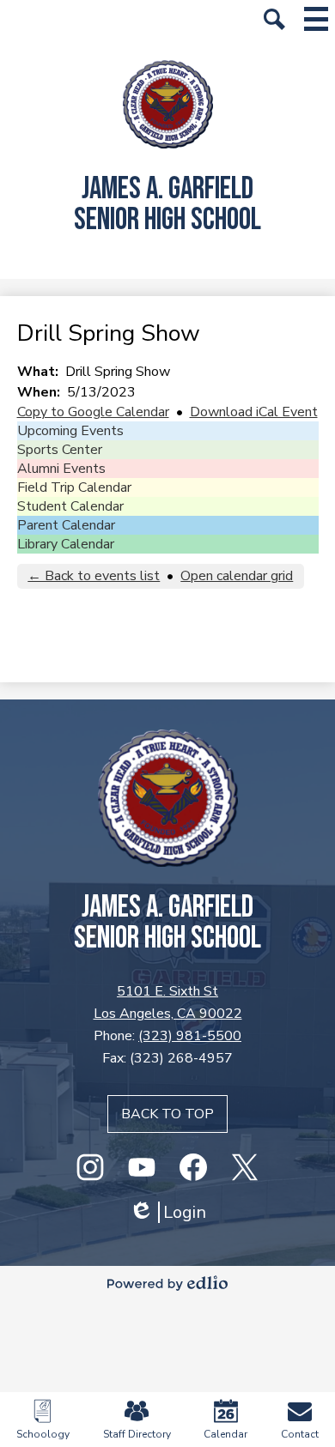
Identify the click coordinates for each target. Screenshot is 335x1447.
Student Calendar (70, 506)
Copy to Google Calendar (93, 412)
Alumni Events (61, 468)
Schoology (43, 1434)
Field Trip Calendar (74, 487)
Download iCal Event (254, 412)
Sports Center (59, 449)
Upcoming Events (70, 430)
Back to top (167, 1114)
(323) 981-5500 (189, 1035)
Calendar (225, 1434)
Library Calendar (65, 544)
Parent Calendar (66, 525)
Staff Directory (137, 1434)
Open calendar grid (236, 575)
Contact (300, 1434)
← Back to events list (93, 575)
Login (167, 1212)
